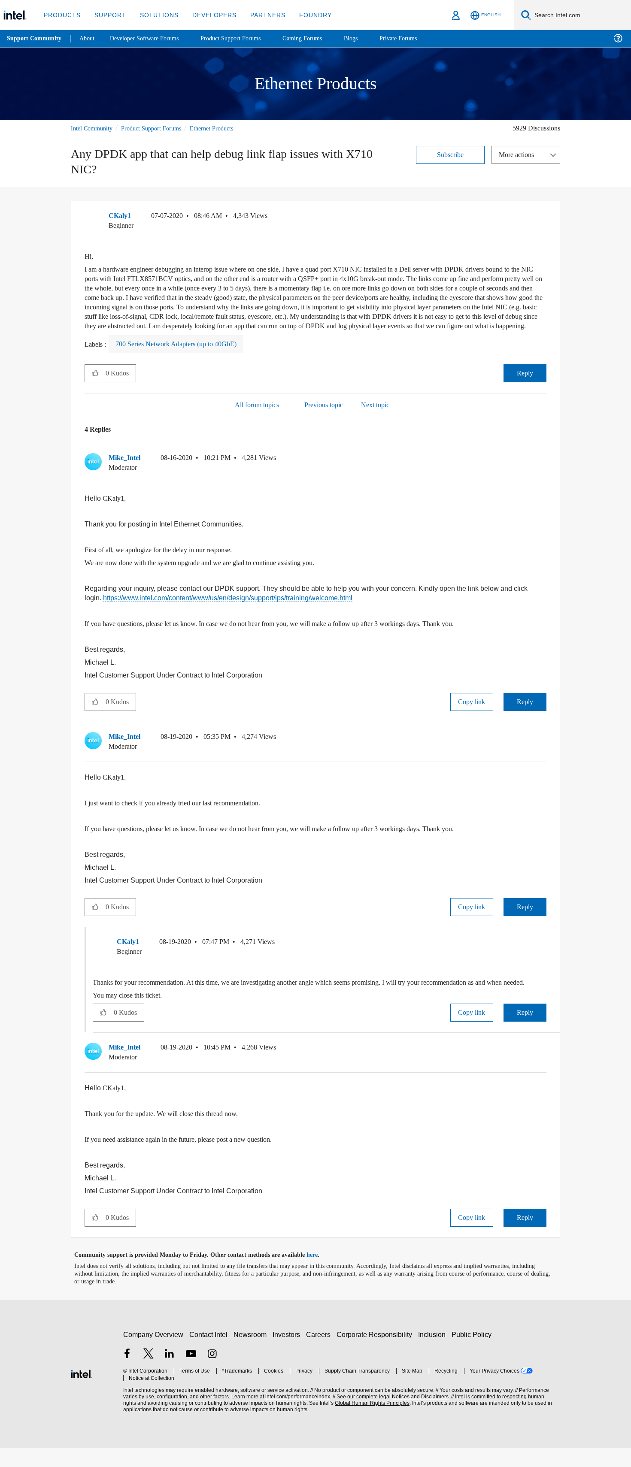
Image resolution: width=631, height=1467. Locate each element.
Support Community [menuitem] (35, 38)
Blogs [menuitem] (368, 38)
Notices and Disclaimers (417, 1416)
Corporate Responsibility (376, 1353)
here (319, 1274)
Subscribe (450, 154)
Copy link (472, 712)
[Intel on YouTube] (191, 1374)
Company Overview (153, 1353)
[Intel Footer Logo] (81, 1392)
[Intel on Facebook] (127, 1374)
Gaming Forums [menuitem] (318, 38)
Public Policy (472, 1353)
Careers (320, 1353)
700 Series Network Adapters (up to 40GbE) (186, 353)
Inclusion (433, 1353)
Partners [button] (259, 14)
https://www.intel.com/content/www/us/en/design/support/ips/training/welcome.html (234, 608)
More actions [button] (518, 154)
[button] (543, 218)
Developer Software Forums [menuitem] (150, 38)
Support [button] (108, 14)
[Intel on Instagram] (212, 1374)
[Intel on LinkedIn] (169, 1374)
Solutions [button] (155, 14)
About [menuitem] (89, 38)
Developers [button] (208, 14)
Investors (288, 1353)
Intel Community (93, 128)
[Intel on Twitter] (148, 1374)
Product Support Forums (158, 128)
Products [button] (61, 14)
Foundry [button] (305, 14)
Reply (525, 382)
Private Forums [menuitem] (417, 38)
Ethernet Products (225, 128)
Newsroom (251, 1353)
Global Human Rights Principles (370, 1422)
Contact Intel (209, 1353)
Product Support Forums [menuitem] (242, 38)
